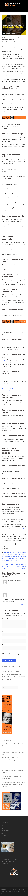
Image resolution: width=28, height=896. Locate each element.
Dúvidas (3, 825)
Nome (4, 631)
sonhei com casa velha (13, 560)
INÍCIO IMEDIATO (6, 680)
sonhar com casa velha (16, 556)
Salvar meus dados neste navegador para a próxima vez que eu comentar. (13, 655)
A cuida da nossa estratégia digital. (12, 889)
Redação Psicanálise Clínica (16, 41)
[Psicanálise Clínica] (14, 4)
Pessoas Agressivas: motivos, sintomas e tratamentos (21, 566)
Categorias (3, 835)
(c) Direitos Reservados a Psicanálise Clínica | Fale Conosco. (13, 892)
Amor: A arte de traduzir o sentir (10, 757)
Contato (3, 838)
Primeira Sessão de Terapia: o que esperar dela (14, 760)
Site (3, 645)
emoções (4, 360)
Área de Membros (5, 830)
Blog (2, 833)
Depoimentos (4, 828)
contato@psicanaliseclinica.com (6, 863)
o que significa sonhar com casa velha (12, 552)
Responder (23, 588)
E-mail (4, 638)
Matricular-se (4, 822)
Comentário (5, 619)
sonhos (9, 43)
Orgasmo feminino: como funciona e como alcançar (8, 566)
